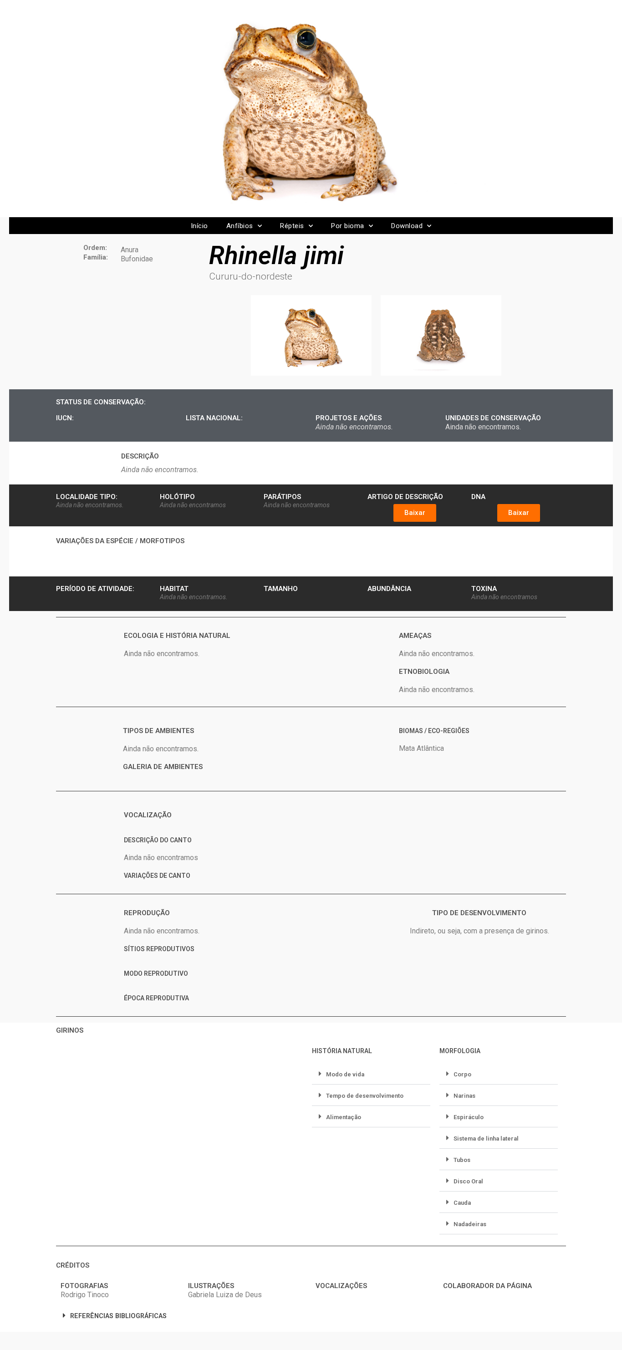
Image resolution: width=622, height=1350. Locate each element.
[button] (414, 513)
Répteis (292, 226)
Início (199, 226)
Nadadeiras (470, 1224)
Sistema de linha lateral (486, 1138)
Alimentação (343, 1117)
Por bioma (347, 226)
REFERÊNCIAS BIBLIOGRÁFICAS (118, 1316)
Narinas (464, 1095)
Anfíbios (239, 226)
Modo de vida (345, 1074)
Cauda (462, 1202)
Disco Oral (468, 1181)
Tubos (462, 1159)
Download (407, 226)
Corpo (462, 1074)
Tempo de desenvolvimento (364, 1095)
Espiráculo (469, 1117)
